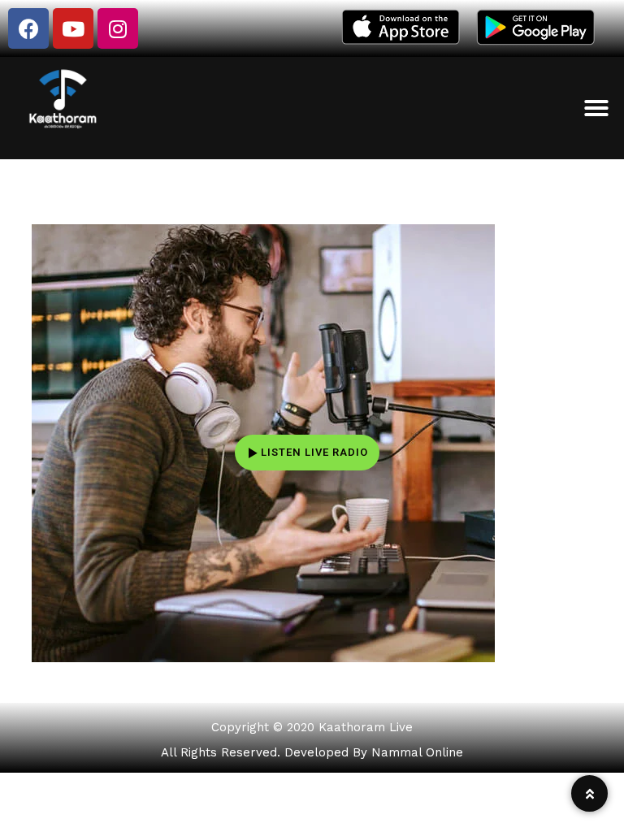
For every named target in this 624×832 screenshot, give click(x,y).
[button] (596, 108)
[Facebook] (28, 28)
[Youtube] (73, 28)
